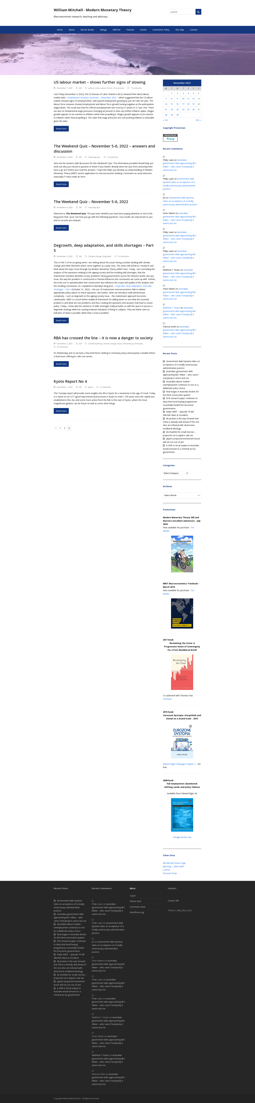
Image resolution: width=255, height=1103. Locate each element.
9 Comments (123, 256)
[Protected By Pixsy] (170, 140)
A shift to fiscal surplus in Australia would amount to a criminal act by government (181, 449)
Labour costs (94, 88)
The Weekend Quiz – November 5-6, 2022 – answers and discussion (104, 148)
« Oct (165, 120)
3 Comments (112, 157)
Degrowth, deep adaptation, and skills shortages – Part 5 (104, 248)
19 (193, 104)
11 (188, 98)
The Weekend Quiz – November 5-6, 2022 (91, 201)
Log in (133, 895)
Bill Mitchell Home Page (174, 863)
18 (188, 104)
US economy (118, 88)
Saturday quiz (94, 157)
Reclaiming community (133, 343)
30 (177, 115)
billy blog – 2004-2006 (173, 866)
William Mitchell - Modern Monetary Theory (92, 9)
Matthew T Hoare (171, 307)
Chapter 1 (191, 764)
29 (172, 115)
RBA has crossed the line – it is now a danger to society (103, 337)
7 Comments (136, 88)
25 (188, 109)
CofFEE (166, 869)
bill (80, 88)
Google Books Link (182, 837)
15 (172, 104)
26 (193, 109)
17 (183, 104)
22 (172, 109)
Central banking (95, 343)
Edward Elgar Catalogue (174, 764)
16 (177, 104)
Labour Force (106, 88)
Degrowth (107, 256)
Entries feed (135, 901)
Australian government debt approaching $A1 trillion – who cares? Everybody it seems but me (180, 374)
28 (166, 115)
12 (193, 98)
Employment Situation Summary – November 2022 (92, 97)
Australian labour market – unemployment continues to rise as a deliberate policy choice (180, 385)
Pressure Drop (170, 873)
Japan (90, 387)
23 (177, 109)
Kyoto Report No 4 (70, 381)
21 (166, 109)
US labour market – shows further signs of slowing (100, 82)
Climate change (95, 256)
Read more (61, 128)
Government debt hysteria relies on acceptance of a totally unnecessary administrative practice (180, 201)
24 (183, 109)
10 (183, 98)
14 (166, 104)
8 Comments (62, 346)
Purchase (167, 698)
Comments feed (137, 906)
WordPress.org (137, 912)
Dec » (198, 120)
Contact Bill (173, 900)
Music (119, 343)
